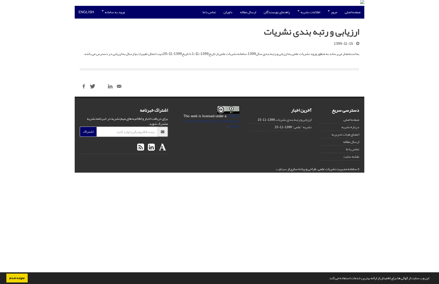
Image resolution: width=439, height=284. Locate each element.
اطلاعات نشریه (310, 12)
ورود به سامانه (114, 12)
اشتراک (88, 131)
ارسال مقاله (248, 12)
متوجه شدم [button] (17, 278)
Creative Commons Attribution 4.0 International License (212, 121)
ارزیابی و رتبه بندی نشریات (293, 119)
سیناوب (281, 169)
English (86, 12)
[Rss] (140, 147)
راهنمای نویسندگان (277, 12)
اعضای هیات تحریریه (345, 134)
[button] (327, 278)
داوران (228, 12)
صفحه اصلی (352, 12)
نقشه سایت (351, 156)
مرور (333, 12)
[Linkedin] (150, 147)
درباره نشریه (350, 127)
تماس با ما (209, 12)
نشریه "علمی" (301, 127)
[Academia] (162, 147)
